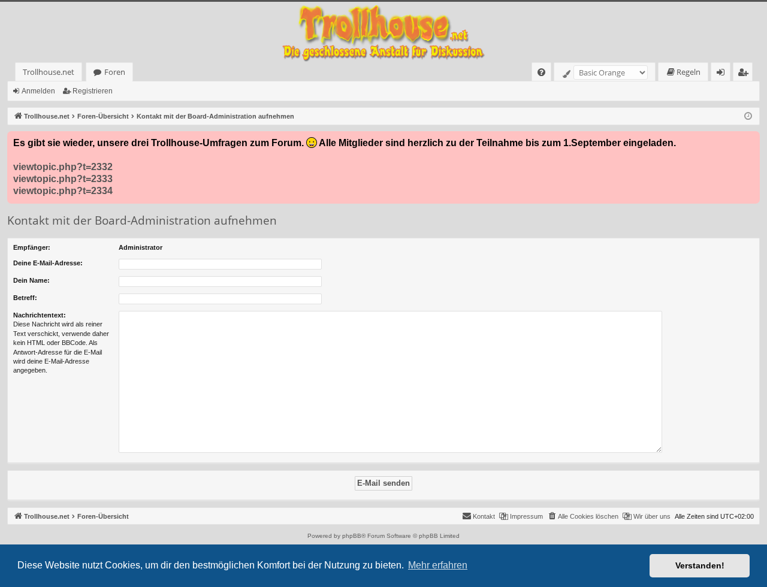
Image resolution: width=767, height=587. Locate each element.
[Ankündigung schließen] (750, 140)
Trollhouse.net (48, 71)
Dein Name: (31, 280)
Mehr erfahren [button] (437, 565)
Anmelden (38, 91)
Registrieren (93, 91)
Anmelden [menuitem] (723, 73)
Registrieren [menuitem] (745, 73)
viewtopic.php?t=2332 (63, 167)
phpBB (351, 535)
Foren (114, 71)
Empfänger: (31, 247)
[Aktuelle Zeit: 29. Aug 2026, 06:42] (748, 116)
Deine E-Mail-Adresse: (48, 263)
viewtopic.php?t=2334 (63, 191)
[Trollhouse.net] (383, 32)
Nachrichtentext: (39, 315)
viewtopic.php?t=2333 (63, 179)
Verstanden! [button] (699, 565)
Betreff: (25, 297)
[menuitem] (541, 72)
